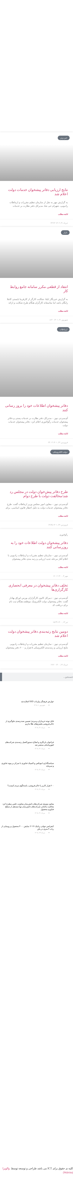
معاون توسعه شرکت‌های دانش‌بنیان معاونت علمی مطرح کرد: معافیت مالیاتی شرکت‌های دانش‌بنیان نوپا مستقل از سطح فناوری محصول (28, 807)
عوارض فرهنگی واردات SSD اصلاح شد (37, 701)
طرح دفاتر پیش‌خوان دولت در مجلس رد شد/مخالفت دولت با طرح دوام (39, 494)
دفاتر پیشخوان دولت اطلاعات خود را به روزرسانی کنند (39, 541)
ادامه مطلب (63, 214)
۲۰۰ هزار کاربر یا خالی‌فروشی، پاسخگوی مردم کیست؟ (30, 785)
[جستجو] (1, 677)
